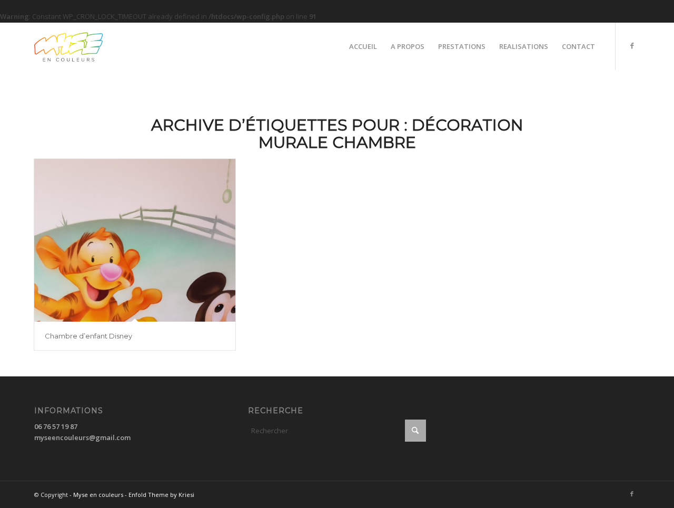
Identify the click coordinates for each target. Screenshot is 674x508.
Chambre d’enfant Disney (88, 336)
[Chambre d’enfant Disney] (134, 240)
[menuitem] (363, 46)
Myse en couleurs (98, 495)
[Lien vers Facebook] (632, 46)
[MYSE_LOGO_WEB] (85, 46)
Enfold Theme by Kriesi (161, 495)
